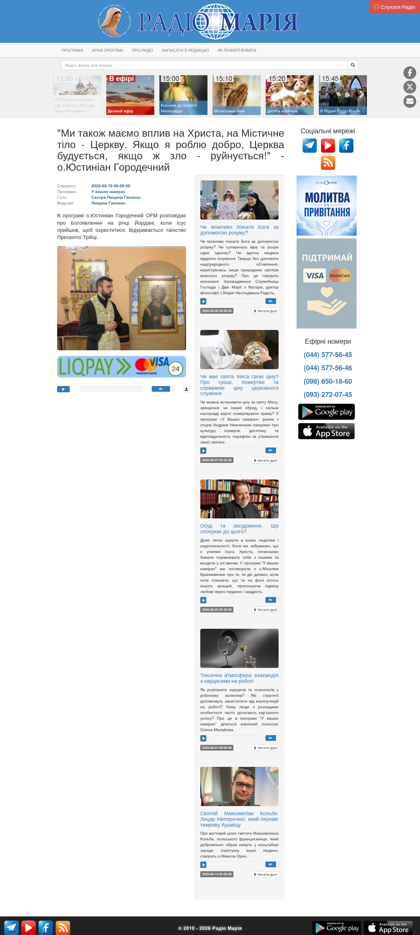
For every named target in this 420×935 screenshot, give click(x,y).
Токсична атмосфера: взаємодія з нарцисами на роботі (239, 677)
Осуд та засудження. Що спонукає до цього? (239, 528)
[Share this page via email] (409, 101)
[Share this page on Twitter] (409, 87)
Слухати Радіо (397, 6)
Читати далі (267, 310)
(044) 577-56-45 (328, 354)
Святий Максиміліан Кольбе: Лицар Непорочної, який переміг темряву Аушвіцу (239, 818)
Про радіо (142, 50)
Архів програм (107, 50)
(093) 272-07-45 (328, 394)
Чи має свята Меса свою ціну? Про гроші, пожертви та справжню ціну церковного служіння (239, 384)
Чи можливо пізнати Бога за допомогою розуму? (239, 229)
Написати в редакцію (185, 50)
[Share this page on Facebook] (409, 72)
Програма (72, 50)
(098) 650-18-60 (328, 381)
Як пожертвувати (236, 50)
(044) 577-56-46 (328, 367)
